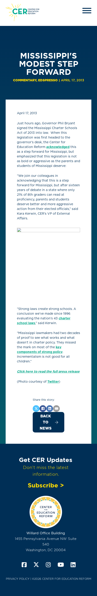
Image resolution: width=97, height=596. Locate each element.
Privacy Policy (18, 578)
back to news (45, 422)
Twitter (53, 381)
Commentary (24, 80)
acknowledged (57, 147)
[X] (36, 408)
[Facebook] (42, 408)
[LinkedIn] (49, 408)
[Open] (86, 10)
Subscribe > (46, 485)
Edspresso (48, 80)
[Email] (56, 408)
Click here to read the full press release (48, 371)
